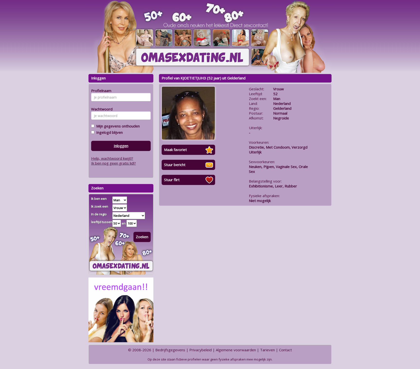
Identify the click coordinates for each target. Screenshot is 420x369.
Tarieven (267, 349)
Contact (285, 349)
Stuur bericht (174, 164)
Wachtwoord (100, 109)
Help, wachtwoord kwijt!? (112, 158)
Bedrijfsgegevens (170, 349)
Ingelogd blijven (108, 132)
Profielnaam (100, 90)
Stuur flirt (172, 179)
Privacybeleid (200, 349)
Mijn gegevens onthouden (117, 126)
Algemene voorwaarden (236, 349)
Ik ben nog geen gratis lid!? (113, 163)
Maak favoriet (175, 149)
